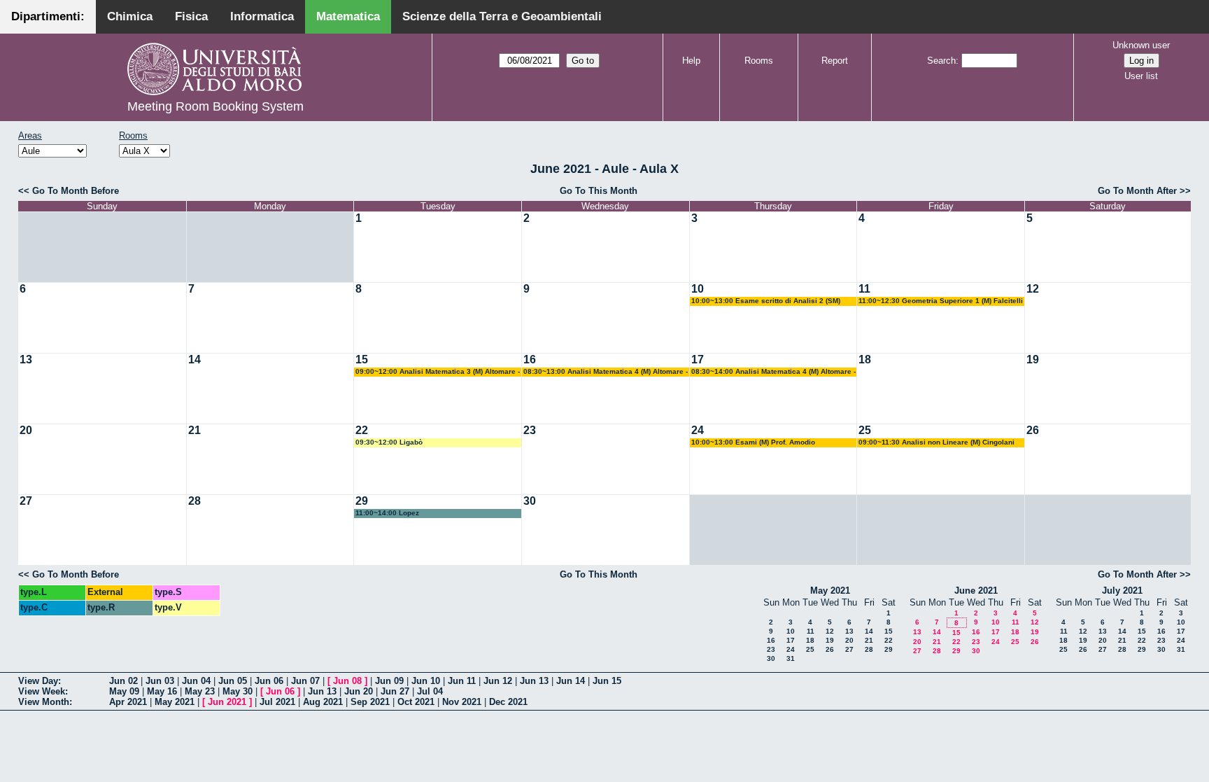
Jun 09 (389, 681)
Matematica (348, 16)
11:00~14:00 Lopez (387, 513)
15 (361, 359)
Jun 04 (196, 681)
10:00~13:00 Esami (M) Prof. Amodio (753, 442)
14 (194, 359)
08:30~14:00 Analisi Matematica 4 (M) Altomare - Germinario (773, 372)
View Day (38, 681)
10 (697, 289)
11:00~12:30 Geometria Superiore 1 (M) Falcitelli (940, 301)
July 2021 (1122, 590)
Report (834, 60)
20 (26, 430)
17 (697, 359)
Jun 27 (395, 691)
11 (864, 289)
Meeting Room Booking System (215, 106)
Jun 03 (160, 681)
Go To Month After (1137, 191)
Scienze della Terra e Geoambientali (502, 16)
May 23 (200, 691)
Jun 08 (347, 681)
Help (691, 60)
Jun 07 (305, 681)
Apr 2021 (128, 702)
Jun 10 (425, 681)
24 (697, 430)
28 (194, 501)
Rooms (758, 60)
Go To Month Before (75, 191)
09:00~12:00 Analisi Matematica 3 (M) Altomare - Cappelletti (437, 372)
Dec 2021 (508, 702)
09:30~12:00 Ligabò (389, 442)
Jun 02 (123, 681)
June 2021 (976, 590)
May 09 (124, 691)
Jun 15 (607, 681)
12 (1032, 289)
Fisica (191, 16)
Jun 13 (534, 681)
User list (1141, 76)
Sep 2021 (370, 702)
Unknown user (1141, 45)
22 (361, 430)
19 (1032, 359)
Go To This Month (598, 191)
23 (529, 430)
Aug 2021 (323, 702)
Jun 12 (497, 681)
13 (26, 359)
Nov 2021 (461, 702)
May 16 (162, 691)
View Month (43, 702)
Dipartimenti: (48, 16)
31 (790, 658)
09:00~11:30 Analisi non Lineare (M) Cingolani (936, 442)
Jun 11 (462, 681)
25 (864, 430)
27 (26, 501)
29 (361, 501)
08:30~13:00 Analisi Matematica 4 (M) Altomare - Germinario (605, 372)
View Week (41, 691)
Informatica (262, 16)
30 (529, 501)
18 (864, 359)
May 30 (237, 691)
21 (194, 430)
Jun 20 (358, 691)
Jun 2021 (227, 702)
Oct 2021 (415, 702)
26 (1032, 430)
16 (529, 359)
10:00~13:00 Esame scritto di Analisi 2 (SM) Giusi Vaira (765, 301)
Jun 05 (232, 681)
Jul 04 (430, 691)
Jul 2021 (277, 702)
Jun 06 (269, 681)
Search (941, 60)
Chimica (130, 16)
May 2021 (830, 590)
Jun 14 (570, 681)
